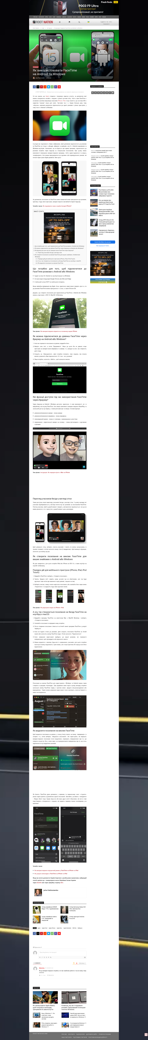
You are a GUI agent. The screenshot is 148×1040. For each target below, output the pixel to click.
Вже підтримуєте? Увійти (102, 245)
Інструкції (49, 28)
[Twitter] (95, 92)
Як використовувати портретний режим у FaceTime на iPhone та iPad (56, 870)
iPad (64, 101)
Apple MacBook (67, 928)
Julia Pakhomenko (51, 890)
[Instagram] (107, 92)
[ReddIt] (45, 86)
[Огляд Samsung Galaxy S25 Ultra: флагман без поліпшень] (64, 910)
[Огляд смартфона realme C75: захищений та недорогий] (37, 919)
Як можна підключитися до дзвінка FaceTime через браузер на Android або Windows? (59, 248)
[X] (37, 86)
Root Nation (36, 28)
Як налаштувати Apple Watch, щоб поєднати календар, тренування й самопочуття (44, 1007)
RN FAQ (74, 928)
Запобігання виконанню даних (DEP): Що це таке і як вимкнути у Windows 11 (78, 1015)
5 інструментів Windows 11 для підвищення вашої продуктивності (78, 1025)
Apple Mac (59, 928)
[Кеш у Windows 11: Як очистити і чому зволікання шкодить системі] (36, 1015)
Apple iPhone (52, 928)
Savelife (39, 882)
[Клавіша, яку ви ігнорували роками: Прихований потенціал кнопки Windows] (74, 997)
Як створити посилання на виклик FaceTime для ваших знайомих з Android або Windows (57, 256)
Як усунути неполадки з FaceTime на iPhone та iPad (50, 873)
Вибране (80, 928)
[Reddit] (104, 92)
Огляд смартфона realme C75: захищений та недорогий (49, 918)
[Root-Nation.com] (43, 22)
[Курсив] (42, 957)
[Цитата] (48, 957)
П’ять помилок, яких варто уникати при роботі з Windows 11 (49, 1025)
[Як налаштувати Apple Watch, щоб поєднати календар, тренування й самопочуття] (45, 997)
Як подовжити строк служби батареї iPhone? (57, 206)
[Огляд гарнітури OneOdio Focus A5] (64, 919)
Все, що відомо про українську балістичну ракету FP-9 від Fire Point (106, 202)
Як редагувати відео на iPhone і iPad (52, 607)
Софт (43, 28)
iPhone (60, 101)
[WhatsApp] (52, 86)
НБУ (62, 882)
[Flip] (59, 86)
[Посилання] (51, 957)
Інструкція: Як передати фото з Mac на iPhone (55, 472)
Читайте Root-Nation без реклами (103, 242)
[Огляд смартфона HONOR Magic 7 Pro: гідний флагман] (37, 910)
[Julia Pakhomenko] (38, 892)
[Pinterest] (41, 86)
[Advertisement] (59, 485)
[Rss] (92, 92)
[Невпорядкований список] (46, 957)
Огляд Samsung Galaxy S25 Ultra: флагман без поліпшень (77, 908)
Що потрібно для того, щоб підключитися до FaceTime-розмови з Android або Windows (59, 246)
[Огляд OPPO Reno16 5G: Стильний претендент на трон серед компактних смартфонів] (94, 222)
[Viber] (55, 86)
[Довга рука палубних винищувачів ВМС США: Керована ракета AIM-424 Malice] (94, 212)
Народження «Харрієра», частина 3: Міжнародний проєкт (106, 232)
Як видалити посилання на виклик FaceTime (50, 263)
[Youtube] (112, 92)
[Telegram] (48, 86)
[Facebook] (34, 86)
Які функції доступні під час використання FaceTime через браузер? (54, 250)
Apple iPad (44, 928)
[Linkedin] (101, 92)
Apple (47, 96)
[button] (79, 22)
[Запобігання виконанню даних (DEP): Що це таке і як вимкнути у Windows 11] (65, 1015)
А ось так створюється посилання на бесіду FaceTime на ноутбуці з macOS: (59, 261)
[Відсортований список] (44, 957)
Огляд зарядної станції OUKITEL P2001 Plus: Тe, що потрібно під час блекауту (102, 157)
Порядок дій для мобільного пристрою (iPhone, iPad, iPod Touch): (56, 259)
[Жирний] (40, 957)
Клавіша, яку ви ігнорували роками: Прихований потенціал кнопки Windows (73, 1007)
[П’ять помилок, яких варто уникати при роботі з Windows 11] (36, 1025)
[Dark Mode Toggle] (146, 1034)
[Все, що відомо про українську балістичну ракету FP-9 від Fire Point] (94, 203)
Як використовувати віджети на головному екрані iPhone (58, 331)
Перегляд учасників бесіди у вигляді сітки (50, 252)
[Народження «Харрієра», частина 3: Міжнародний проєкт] (94, 233)
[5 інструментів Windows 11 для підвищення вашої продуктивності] (65, 1025)
